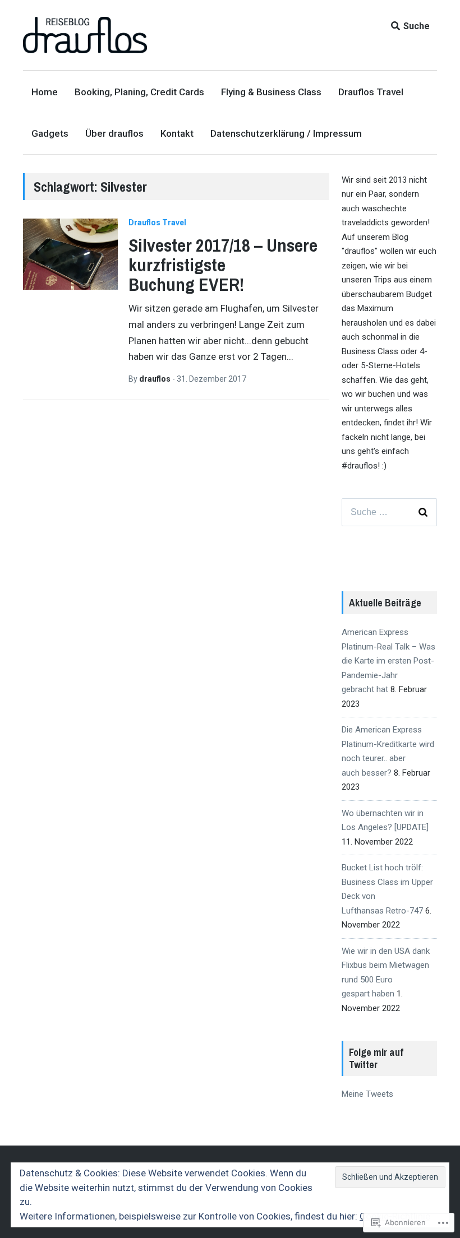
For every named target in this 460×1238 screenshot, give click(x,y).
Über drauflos (114, 133)
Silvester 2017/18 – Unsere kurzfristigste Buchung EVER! (223, 264)
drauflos (155, 378)
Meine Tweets (367, 1094)
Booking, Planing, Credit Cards (139, 92)
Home (44, 92)
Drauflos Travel (370, 92)
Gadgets (49, 133)
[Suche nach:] (389, 512)
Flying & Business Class (271, 92)
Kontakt (177, 133)
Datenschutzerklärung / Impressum (286, 133)
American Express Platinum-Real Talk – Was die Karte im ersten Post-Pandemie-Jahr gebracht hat (388, 660)
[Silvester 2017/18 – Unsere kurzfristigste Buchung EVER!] (70, 254)
